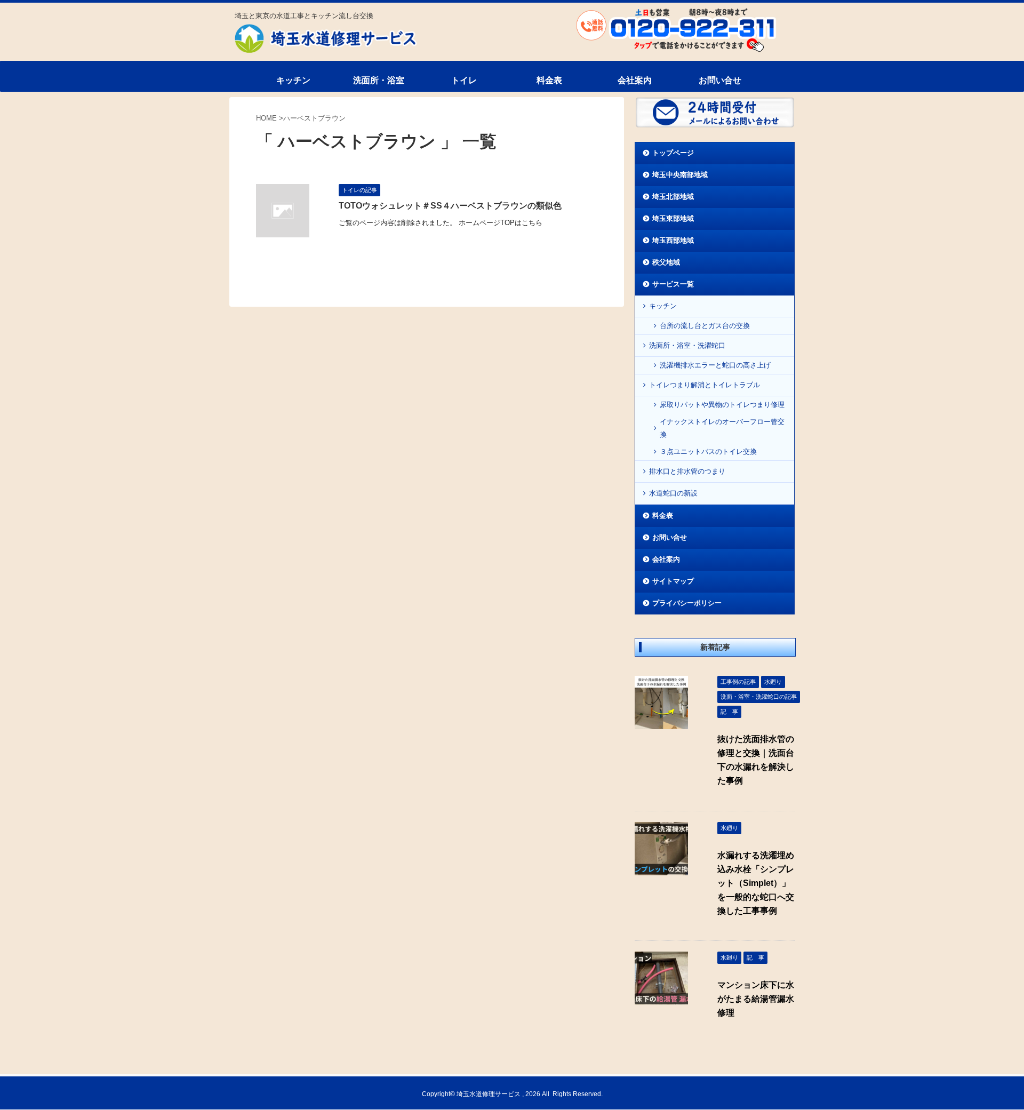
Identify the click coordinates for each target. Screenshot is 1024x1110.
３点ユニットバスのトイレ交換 (708, 452)
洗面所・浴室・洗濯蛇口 (687, 345)
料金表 (549, 80)
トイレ (464, 80)
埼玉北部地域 (673, 197)
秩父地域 (666, 262)
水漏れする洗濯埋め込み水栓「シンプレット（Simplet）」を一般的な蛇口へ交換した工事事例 (755, 883)
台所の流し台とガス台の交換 (705, 326)
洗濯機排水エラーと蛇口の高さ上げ (715, 365)
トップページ (673, 153)
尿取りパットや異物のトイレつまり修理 (722, 405)
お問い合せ (720, 80)
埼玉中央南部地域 (680, 175)
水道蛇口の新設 (673, 493)
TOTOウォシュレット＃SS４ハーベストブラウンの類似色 (450, 205)
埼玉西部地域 (673, 240)
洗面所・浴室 (378, 80)
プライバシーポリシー (687, 603)
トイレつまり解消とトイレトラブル (704, 385)
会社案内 (635, 80)
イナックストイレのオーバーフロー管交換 (722, 428)
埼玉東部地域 (673, 218)
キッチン (293, 80)
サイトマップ (673, 581)
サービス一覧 (673, 284)
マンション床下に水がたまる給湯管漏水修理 (755, 998)
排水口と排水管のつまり (687, 471)
